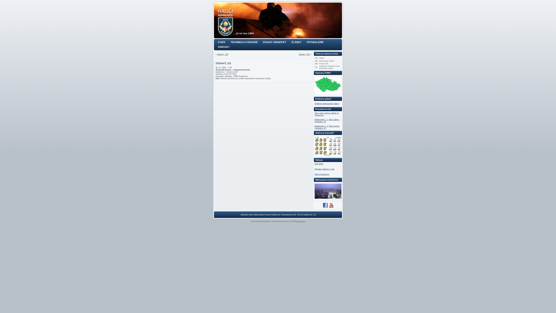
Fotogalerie (315, 42)
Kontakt (223, 47)
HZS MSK (319, 164)
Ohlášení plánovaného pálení (327, 104)
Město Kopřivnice (322, 174)
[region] (278, 20)
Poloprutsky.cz (300, 221)
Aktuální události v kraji (324, 169)
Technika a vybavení (244, 42)
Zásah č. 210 (222, 54)
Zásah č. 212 (304, 54)
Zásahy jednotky (274, 42)
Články (296, 42)
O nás (221, 42)
